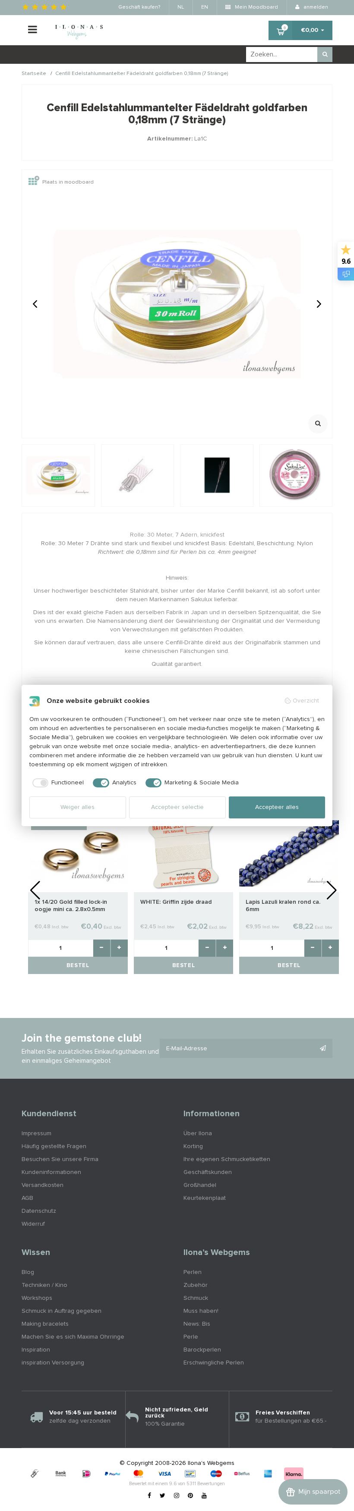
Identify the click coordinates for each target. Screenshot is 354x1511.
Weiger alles (77, 807)
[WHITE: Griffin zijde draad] (184, 853)
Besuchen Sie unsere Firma (60, 1159)
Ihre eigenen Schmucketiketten (226, 1159)
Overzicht (306, 701)
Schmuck (195, 1298)
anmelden (315, 7)
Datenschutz (39, 1211)
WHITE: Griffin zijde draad (176, 902)
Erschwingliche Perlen (213, 1363)
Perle (190, 1337)
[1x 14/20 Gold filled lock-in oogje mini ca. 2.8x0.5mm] (78, 853)
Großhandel (199, 1185)
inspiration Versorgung (53, 1363)
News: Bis (196, 1324)
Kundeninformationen (51, 1172)
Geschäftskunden (207, 1172)
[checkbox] (56, 783)
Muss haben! (200, 1311)
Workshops (37, 1298)
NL (180, 7)
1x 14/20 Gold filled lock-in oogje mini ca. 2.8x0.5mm (71, 905)
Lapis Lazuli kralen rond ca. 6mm (283, 905)
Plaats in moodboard (68, 182)
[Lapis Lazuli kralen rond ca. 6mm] (289, 853)
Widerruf (33, 1224)
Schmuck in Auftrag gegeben (61, 1311)
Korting (193, 1146)
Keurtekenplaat (204, 1198)
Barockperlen (202, 1350)
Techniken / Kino (44, 1285)
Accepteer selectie (177, 807)
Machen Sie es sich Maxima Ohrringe (73, 1337)
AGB (27, 1198)
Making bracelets (45, 1324)
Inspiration (36, 1350)
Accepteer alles (277, 807)
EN (204, 7)
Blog (28, 1272)
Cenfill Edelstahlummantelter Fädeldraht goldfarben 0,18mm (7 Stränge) (141, 74)
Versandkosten (42, 1185)
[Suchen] (324, 54)
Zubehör (195, 1285)
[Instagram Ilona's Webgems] (176, 1496)
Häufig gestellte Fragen (54, 1146)
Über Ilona (197, 1133)
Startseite (34, 74)
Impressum (36, 1133)
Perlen (192, 1272)
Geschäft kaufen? (139, 7)
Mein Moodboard (256, 7)
